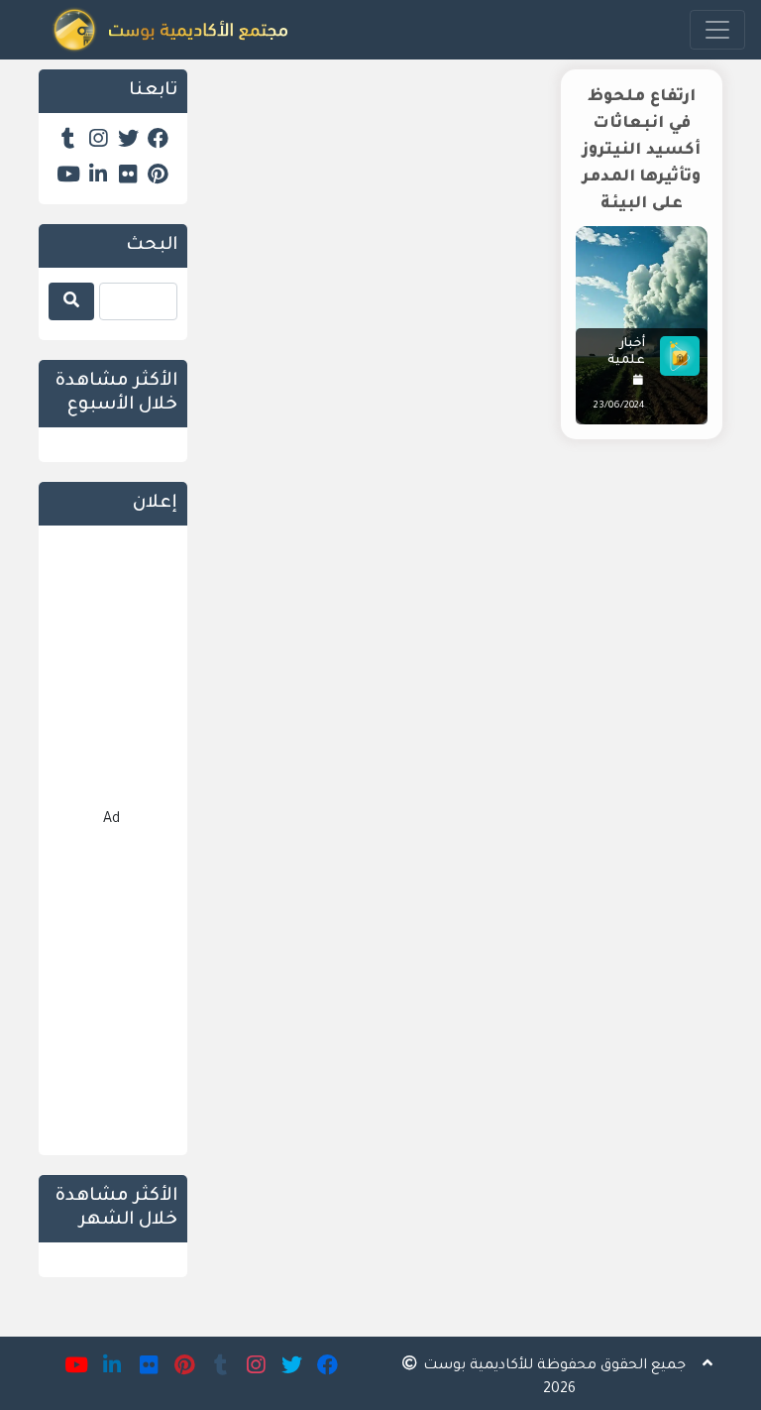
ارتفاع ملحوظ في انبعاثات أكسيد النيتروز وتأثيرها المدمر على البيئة (642, 150)
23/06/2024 (619, 406)
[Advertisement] (469, 597)
